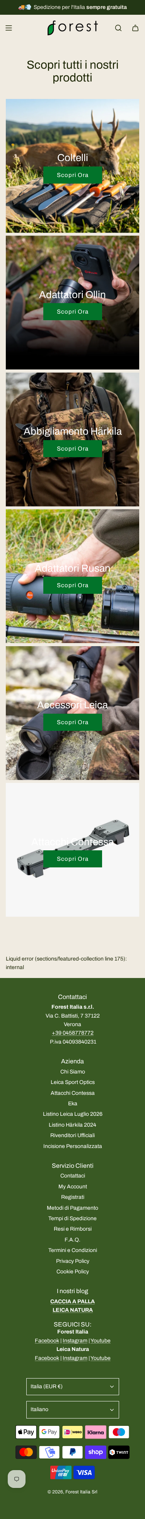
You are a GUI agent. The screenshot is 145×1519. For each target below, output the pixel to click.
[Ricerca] (118, 27)
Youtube (100, 1341)
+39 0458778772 (73, 1033)
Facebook (47, 1341)
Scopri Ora (73, 175)
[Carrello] (135, 27)
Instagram (75, 1341)
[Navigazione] (8, 27)
